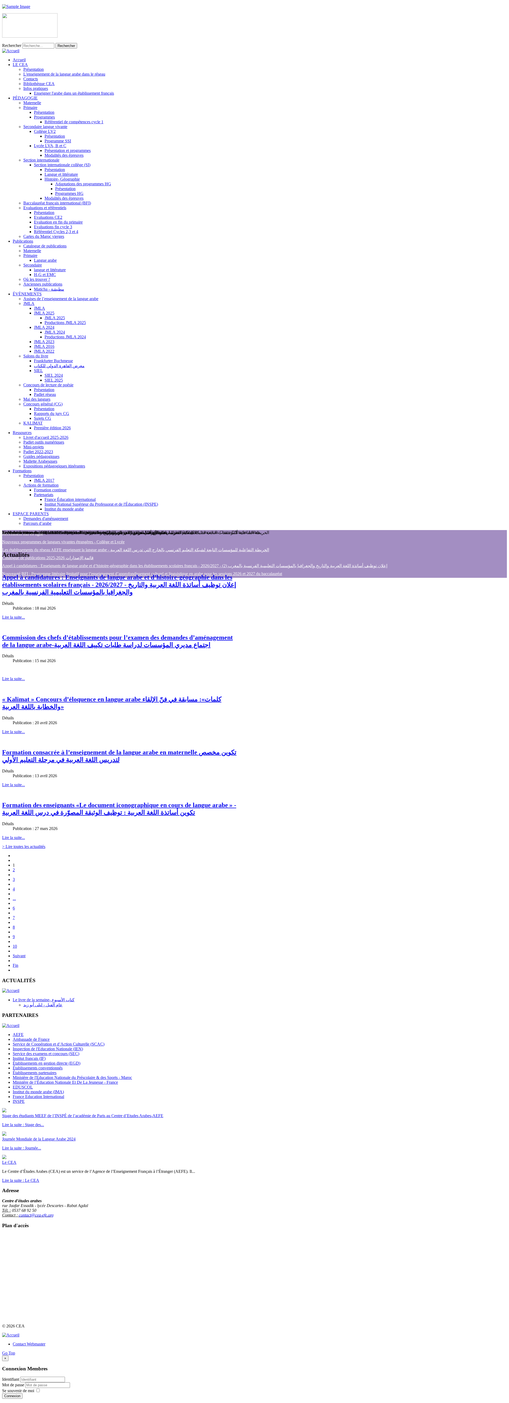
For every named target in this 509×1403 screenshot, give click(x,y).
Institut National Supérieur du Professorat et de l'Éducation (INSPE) (101, 504)
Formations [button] (22, 471)
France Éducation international (70, 499)
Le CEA (9, 1162)
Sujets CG (42, 418)
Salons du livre (35, 356)
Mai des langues (36, 399)
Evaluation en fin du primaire (58, 222)
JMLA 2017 (44, 480)
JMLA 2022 (44, 351)
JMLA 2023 (44, 341)
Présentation (33, 69)
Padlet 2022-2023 (38, 451)
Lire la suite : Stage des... (23, 1124)
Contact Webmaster (29, 1344)
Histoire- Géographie (62, 179)
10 (15, 946)
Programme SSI (58, 141)
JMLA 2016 (44, 346)
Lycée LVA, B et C (50, 145)
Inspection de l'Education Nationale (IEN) (48, 1049)
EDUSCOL (23, 1087)
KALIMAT (33, 423)
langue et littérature (50, 270)
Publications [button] (23, 241)
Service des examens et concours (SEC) (46, 1053)
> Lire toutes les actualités (23, 846)
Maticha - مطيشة (49, 289)
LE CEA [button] (20, 64)
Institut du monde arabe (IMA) (38, 1092)
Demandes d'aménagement (45, 518)
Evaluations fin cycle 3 (53, 227)
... (14, 898)
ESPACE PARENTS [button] (31, 514)
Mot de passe (13, 1385)
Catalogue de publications (45, 246)
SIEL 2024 (54, 375)
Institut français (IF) (29, 1058)
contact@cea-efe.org (36, 1215)
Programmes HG (69, 193)
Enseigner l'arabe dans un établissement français (74, 93)
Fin (15, 965)
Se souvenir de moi (18, 1390)
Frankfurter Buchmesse (53, 361)
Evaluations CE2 (48, 217)
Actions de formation (41, 485)
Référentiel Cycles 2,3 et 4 (56, 231)
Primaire (30, 107)
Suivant (19, 956)
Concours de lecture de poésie (48, 385)
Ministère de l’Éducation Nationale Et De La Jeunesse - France (65, 1082)
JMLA (28, 303)
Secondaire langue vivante (45, 126)
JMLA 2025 (44, 313)
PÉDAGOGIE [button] (25, 98)
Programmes (44, 117)
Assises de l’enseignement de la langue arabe (60, 298)
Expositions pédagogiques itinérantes (54, 466)
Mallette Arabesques (40, 461)
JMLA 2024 (44, 327)
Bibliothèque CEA (39, 83)
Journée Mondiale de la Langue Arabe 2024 (39, 1139)
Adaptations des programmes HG (83, 184)
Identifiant (10, 1379)
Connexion (12, 1396)
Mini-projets (33, 447)
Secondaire (32, 265)
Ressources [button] (22, 432)
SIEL (38, 370)
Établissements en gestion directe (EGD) (46, 1063)
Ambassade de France (31, 1039)
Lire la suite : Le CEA (20, 1180)
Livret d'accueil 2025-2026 (45, 437)
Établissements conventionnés (38, 1068)
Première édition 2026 (52, 428)
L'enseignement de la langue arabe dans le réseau (64, 74)
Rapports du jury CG (51, 413)
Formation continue (50, 490)
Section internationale (41, 160)
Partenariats (43, 494)
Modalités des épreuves (64, 155)
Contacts (30, 79)
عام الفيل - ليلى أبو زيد (43, 1005)
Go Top (8, 1353)
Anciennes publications (42, 284)
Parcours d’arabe (37, 523)
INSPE (19, 1101)
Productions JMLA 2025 (65, 322)
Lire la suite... (13, 617)
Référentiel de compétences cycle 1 (74, 122)
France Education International (38, 1096)
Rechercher (11, 45)
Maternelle (32, 102)
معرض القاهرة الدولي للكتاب (59, 366)
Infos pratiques (35, 88)
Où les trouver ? (36, 279)
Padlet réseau (45, 394)
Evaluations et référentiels (44, 208)
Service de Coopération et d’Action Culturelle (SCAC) (58, 1044)
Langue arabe (45, 260)
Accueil (19, 60)
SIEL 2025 (54, 380)
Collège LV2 (45, 131)
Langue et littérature (61, 174)
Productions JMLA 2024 (65, 337)
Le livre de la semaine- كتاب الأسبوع (43, 1000)
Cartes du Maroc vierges (43, 236)
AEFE (18, 1034)
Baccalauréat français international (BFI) (57, 203)
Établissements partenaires (34, 1072)
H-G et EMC (45, 274)
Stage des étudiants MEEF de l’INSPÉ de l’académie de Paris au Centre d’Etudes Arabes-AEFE (82, 1115)
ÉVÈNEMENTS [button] (27, 294)
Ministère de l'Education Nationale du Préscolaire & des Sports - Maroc (72, 1077)
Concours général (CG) (43, 404)
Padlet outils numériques (43, 442)
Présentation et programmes (68, 150)
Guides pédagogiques (41, 456)
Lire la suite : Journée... (21, 1148)
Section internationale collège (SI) (62, 165)
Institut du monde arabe (64, 509)
